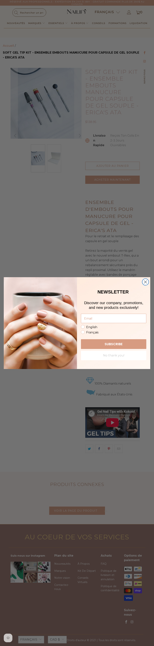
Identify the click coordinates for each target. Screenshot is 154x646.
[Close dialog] (145, 282)
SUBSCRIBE (114, 344)
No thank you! (113, 355)
